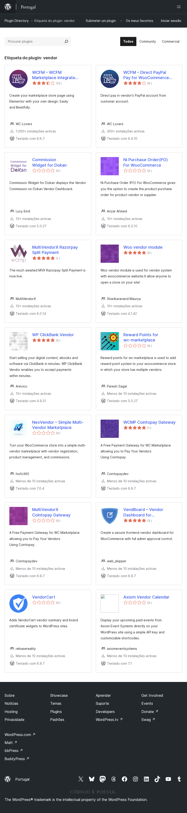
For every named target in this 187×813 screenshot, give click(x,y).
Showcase (59, 695)
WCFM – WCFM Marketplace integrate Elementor (53, 75)
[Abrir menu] (179, 7)
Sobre (10, 695)
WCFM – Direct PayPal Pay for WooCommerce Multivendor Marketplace (147, 75)
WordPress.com (20, 734)
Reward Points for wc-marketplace (140, 337)
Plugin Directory (17, 21)
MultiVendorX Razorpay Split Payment (55, 250)
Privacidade (14, 719)
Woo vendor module (143, 247)
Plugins (56, 711)
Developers (105, 711)
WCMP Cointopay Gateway (149, 422)
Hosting (11, 711)
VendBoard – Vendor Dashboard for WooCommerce (143, 512)
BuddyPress (17, 758)
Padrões (57, 719)
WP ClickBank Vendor (53, 334)
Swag (148, 719)
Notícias (11, 703)
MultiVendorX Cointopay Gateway (51, 512)
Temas (55, 703)
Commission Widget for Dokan (49, 162)
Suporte (102, 703)
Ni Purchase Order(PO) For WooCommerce (145, 162)
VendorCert (43, 597)
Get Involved (152, 695)
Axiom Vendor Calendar (146, 597)
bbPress (14, 750)
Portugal (22, 779)
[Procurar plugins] (66, 41)
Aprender (103, 695)
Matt (11, 742)
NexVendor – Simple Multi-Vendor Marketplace (57, 425)
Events (147, 703)
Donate (149, 711)
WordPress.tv (109, 719)
